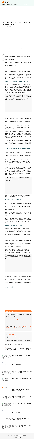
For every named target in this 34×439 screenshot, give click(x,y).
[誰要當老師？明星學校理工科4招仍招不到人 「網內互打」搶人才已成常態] (6, 374)
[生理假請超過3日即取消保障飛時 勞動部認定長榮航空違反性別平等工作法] (6, 413)
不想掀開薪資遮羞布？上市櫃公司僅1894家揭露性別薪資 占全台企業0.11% (21, 397)
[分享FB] (3, 55)
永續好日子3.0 (10, 4)
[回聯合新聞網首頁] (3, 2)
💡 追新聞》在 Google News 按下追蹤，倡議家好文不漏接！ (18, 336)
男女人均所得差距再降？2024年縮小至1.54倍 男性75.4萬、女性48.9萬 (22, 419)
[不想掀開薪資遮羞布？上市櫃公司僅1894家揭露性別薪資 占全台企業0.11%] (6, 399)
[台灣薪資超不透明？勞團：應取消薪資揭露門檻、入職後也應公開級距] (6, 406)
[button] (3, 59)
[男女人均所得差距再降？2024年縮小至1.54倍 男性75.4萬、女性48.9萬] (6, 421)
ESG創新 (15, 4)
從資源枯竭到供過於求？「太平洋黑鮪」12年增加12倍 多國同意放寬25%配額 (21, 356)
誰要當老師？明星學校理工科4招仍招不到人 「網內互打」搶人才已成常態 (22, 372)
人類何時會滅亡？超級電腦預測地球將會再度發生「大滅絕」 (18, 340)
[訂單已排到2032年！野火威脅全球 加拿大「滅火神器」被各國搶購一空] (6, 381)
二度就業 (15, 344)
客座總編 (4, 4)
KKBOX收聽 (13, 327)
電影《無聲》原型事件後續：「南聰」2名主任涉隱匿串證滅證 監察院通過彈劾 (21, 426)
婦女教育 (20, 344)
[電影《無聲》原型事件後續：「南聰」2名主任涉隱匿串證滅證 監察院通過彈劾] (6, 428)
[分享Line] (3, 57)
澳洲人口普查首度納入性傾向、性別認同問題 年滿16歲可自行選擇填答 (21, 390)
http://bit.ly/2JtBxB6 (20, 319)
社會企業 (7, 344)
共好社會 (25, 4)
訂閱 (24, 435)
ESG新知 (20, 4)
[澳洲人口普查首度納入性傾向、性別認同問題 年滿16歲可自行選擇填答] (6, 392)
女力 (11, 344)
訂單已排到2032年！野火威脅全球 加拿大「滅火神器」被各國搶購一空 (22, 379)
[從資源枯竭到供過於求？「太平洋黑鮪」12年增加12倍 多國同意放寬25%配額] (6, 358)
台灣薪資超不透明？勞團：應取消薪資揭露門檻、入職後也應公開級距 (22, 404)
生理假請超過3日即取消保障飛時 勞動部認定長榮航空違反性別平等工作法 (22, 411)
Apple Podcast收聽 (23, 326)
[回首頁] (5, 2)
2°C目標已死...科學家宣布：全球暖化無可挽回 (16, 338)
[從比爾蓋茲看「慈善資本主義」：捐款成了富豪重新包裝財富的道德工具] (6, 365)
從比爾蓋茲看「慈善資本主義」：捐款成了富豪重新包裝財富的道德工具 (21, 363)
